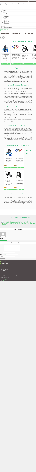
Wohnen (5, 17)
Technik (3, 22)
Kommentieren (2, 37)
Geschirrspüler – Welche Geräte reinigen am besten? (26, 221)
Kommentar (2, 251)
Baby (5, 10)
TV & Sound (6, 24)
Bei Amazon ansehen (5, 63)
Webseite (1, 256)
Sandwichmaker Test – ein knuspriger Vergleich (24, 222)
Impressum (3, 270)
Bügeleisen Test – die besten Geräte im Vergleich (9, 275)
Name (1, 252)
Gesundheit (6, 19)
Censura (3, 38)
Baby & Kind (4, 9)
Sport (5, 12)
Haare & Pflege (6, 21)
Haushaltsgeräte (6, 16)
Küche (5, 18)
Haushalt (3, 15)
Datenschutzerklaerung (5, 269)
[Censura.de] (2, 3)
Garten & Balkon (6, 14)
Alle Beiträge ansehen (3, 240)
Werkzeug (3, 26)
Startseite (1, 29)
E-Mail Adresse (3, 254)
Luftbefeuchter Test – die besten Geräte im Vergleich (10, 274)
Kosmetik (5, 20)
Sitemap (3, 268)
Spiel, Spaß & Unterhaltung (8, 13)
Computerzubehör (6, 23)
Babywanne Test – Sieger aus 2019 (18, 220)
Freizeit (3, 11)
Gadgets (5, 25)
